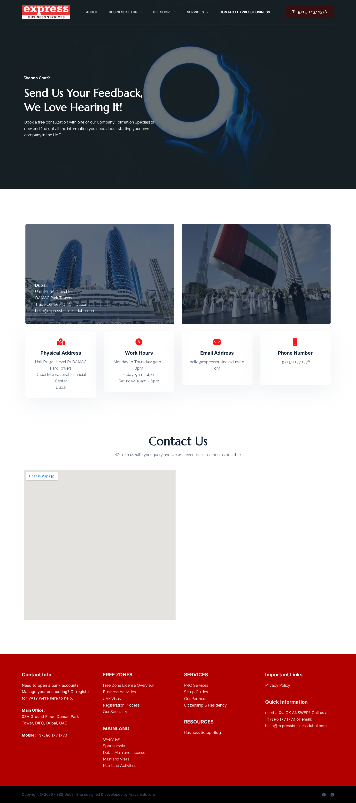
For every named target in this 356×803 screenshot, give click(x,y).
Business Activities (119, 692)
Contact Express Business (244, 12)
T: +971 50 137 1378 (309, 12)
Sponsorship (114, 746)
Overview (111, 739)
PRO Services (196, 685)
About (92, 12)
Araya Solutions (142, 794)
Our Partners (195, 698)
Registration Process (121, 705)
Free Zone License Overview (128, 685)
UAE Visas (112, 698)
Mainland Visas (116, 759)
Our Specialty (115, 711)
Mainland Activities (119, 765)
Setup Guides (196, 692)
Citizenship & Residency (205, 705)
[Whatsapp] (340, 788)
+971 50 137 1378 (52, 735)
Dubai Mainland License (124, 752)
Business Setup (123, 12)
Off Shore (162, 12)
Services (195, 12)
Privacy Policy (277, 685)
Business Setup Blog (202, 732)
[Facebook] (324, 794)
